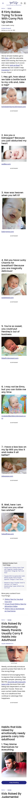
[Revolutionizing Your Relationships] (14, 2)
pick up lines (14, 65)
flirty (7, 58)
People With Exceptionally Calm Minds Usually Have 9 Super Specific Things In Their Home (14, 577)
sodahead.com (7, 297)
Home (3, 8)
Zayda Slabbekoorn (7, 643)
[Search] (21, 3)
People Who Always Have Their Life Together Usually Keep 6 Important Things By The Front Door (14, 570)
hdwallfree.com (7, 534)
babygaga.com (7, 231)
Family (9, 8)
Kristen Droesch (6, 28)
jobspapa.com (7, 476)
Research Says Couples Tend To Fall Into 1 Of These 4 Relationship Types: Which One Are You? (14, 585)
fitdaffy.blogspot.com (9, 358)
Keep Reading (14, 782)
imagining (5, 70)
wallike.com (6, 164)
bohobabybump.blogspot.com (13, 107)
